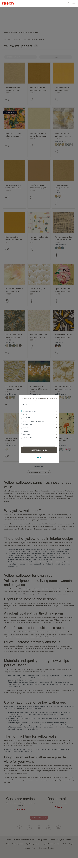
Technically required (30, 411)
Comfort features (29, 418)
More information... (33, 401)
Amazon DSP (27, 424)
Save (39, 457)
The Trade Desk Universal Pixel (33, 421)
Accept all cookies (39, 450)
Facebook (26, 434)
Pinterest (26, 431)
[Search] (68, 3)
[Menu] (73, 3)
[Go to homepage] (8, 3)
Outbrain (26, 428)
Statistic (26, 414)
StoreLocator (27, 438)
